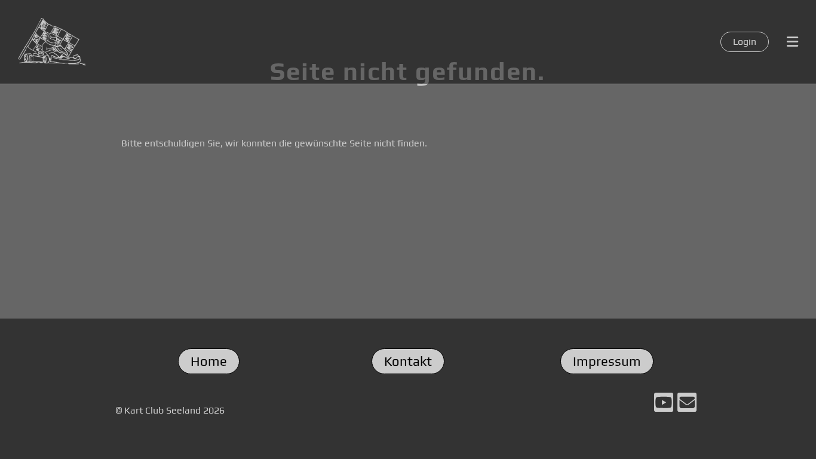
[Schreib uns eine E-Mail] (687, 405)
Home (209, 361)
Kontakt (408, 361)
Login (744, 41)
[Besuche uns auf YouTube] (663, 405)
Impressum (607, 361)
